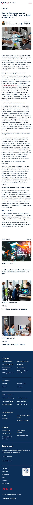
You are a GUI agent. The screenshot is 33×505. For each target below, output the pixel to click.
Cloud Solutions (21, 401)
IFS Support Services (7, 373)
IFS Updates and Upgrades (6, 369)
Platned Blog (5, 474)
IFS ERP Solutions (21, 384)
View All (28, 239)
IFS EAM (4, 384)
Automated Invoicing (8, 398)
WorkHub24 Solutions (23, 420)
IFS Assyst (19, 387)
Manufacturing (6, 430)
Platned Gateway (7, 404)
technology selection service (9, 85)
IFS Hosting (20, 364)
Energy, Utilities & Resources (7, 438)
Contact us (5, 469)
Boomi (4, 415)
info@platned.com (7, 461)
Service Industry (6, 433)
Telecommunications (22, 435)
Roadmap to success (22, 398)
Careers (4, 480)
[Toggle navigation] (30, 3)
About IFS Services (7, 361)
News (3, 477)
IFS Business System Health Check (22, 372)
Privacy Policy (6, 483)
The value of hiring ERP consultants (14, 309)
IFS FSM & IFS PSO (22, 404)
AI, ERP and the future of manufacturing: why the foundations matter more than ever (16, 272)
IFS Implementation (7, 364)
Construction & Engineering (21, 431)
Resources (5, 472)
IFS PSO (4, 387)
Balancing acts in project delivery (13, 344)
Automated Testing (7, 401)
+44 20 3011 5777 (7, 457)
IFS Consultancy (21, 368)
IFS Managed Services (23, 361)
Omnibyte (5, 418)
